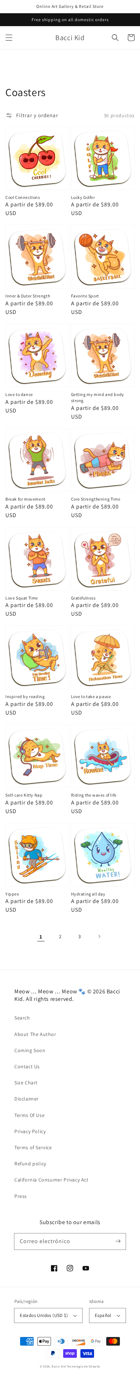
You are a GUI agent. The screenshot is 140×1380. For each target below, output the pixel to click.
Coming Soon (30, 1050)
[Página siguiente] (99, 936)
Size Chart (26, 1082)
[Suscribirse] (118, 1241)
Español (103, 1315)
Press (20, 1196)
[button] (9, 38)
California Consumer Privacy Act (51, 1179)
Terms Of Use (29, 1115)
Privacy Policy (30, 1131)
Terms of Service (33, 1147)
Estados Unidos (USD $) (44, 1315)
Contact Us (27, 1066)
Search (22, 1017)
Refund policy (30, 1163)
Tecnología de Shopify (83, 1366)
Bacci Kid (59, 1366)
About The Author (35, 1034)
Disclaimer (26, 1098)
